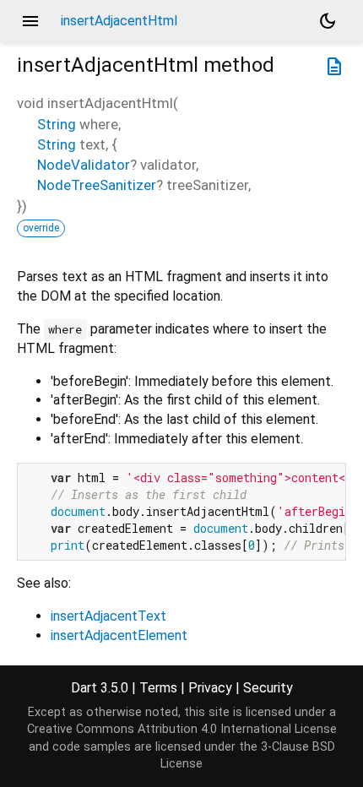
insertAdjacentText (108, 616)
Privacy (210, 688)
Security (268, 688)
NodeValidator (83, 164)
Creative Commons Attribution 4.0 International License (182, 729)
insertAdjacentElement (119, 635)
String (56, 124)
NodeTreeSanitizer (96, 184)
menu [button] (30, 21)
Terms (158, 688)
